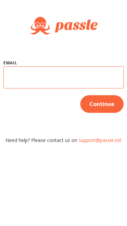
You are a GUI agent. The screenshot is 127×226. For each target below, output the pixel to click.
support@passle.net (100, 140)
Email (10, 63)
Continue (101, 104)
